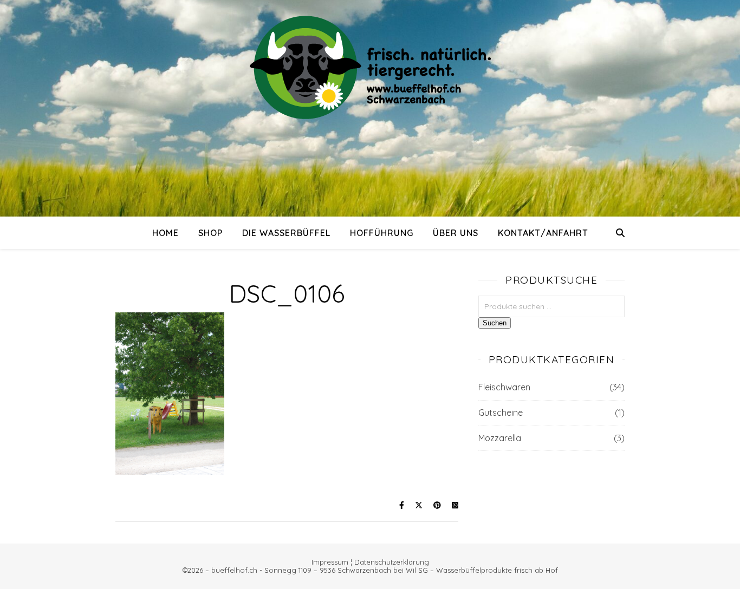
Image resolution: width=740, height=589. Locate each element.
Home (165, 232)
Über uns (455, 232)
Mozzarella (499, 438)
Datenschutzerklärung (391, 562)
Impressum (329, 562)
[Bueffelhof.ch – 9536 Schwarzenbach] (370, 67)
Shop (210, 232)
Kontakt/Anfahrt (543, 232)
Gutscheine (500, 412)
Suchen (495, 323)
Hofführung (381, 232)
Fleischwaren (504, 387)
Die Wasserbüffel (286, 232)
